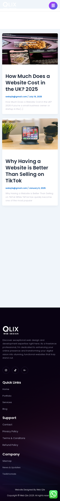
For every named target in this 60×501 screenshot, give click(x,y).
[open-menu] (53, 5)
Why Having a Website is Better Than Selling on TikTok (27, 171)
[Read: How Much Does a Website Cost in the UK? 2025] (30, 48)
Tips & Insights (14, 69)
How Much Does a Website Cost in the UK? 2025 (28, 83)
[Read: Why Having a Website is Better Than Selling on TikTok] (30, 133)
